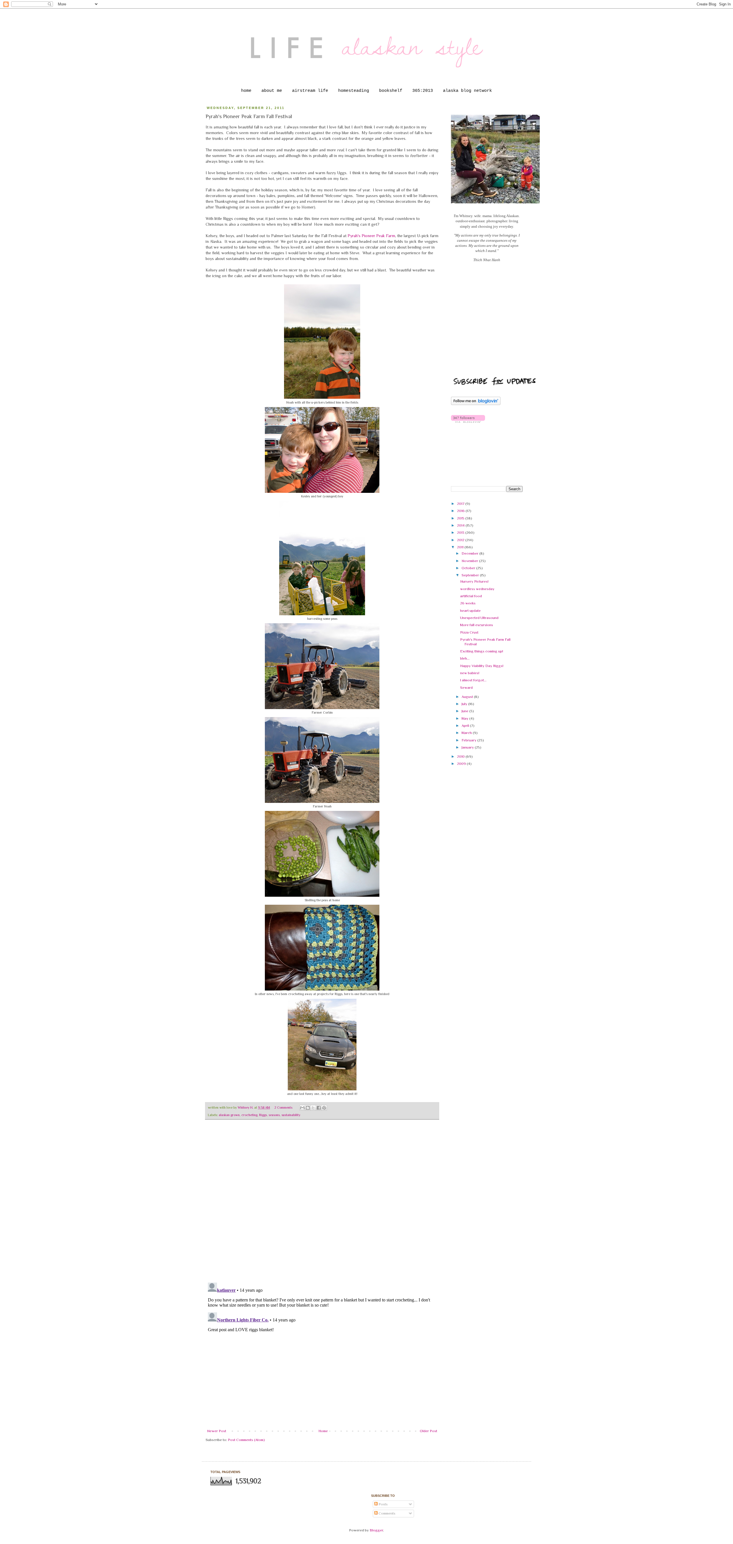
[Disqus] (322, 1203)
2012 (461, 540)
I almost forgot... (473, 680)
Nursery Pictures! (474, 581)
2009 (462, 763)
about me (271, 90)
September (471, 575)
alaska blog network (467, 90)
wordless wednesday (477, 589)
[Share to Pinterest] (324, 1108)
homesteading (353, 90)
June (465, 711)
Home (323, 1431)
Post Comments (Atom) (246, 1440)
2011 (460, 547)
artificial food (471, 596)
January (468, 747)
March (467, 733)
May (465, 718)
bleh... (465, 658)
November (470, 561)
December (470, 553)
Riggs (263, 1115)
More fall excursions (476, 625)
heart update (470, 610)
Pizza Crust (469, 632)
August (468, 696)
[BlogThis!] (308, 1108)
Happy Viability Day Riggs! (481, 666)
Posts (383, 1504)
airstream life (310, 90)
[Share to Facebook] (319, 1108)
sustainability (290, 1115)
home (246, 90)
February (469, 740)
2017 (461, 503)
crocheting (249, 1115)
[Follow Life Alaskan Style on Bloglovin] (476, 404)
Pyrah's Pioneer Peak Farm (371, 235)
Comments (386, 1513)
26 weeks (468, 603)
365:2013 (422, 90)
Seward (466, 687)
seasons (274, 1115)
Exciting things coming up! (481, 651)
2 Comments (283, 1108)
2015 (461, 518)
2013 (461, 532)
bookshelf (390, 90)
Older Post (428, 1431)
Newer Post (216, 1431)
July (465, 704)
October (469, 568)
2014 (461, 525)
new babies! (469, 673)
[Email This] (302, 1108)
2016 (461, 511)
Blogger (376, 1530)
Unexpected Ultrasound (479, 618)
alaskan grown (229, 1115)
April (466, 725)
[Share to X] (313, 1108)
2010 (461, 756)
